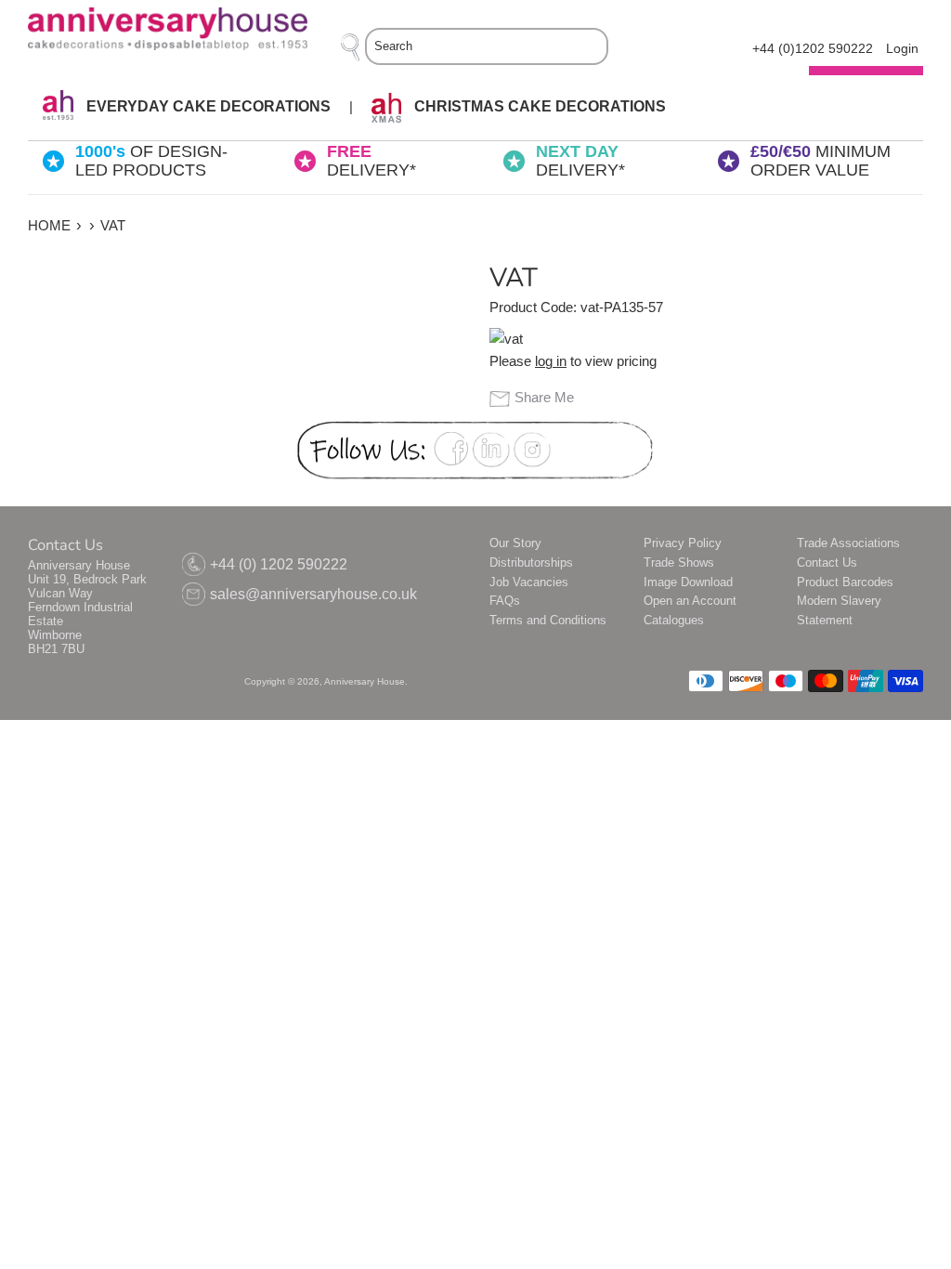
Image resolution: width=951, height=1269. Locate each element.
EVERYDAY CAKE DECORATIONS (207, 106)
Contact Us (827, 562)
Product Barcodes (845, 582)
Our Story (515, 543)
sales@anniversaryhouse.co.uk (313, 594)
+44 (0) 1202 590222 (278, 564)
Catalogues (674, 620)
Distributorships (531, 562)
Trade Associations (848, 543)
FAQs (504, 601)
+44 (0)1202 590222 (812, 49)
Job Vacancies (528, 582)
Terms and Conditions (547, 620)
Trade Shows (679, 562)
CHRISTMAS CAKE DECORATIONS (538, 106)
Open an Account (690, 601)
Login (902, 49)
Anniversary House (364, 681)
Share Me (544, 397)
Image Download (688, 582)
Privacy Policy (683, 543)
